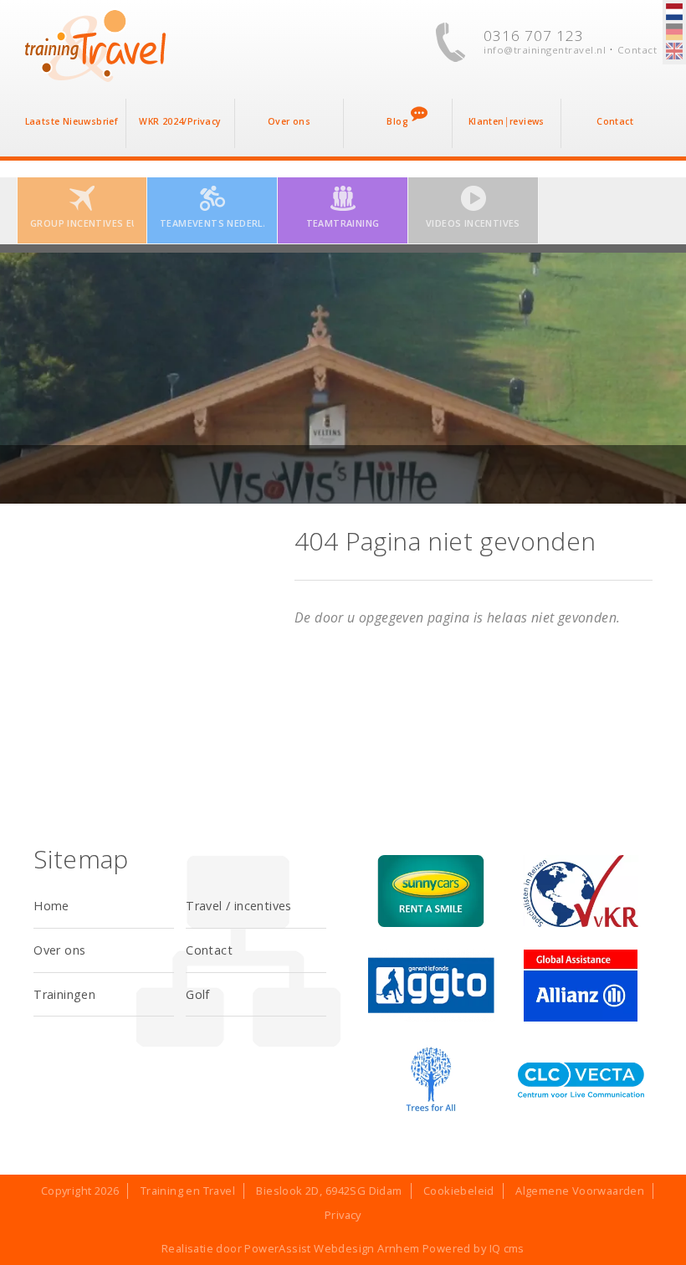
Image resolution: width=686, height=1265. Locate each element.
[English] (674, 52)
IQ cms (507, 1248)
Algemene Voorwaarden (579, 1190)
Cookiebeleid (458, 1190)
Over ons (59, 950)
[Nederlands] (674, 12)
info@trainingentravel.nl (545, 50)
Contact (637, 50)
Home (51, 906)
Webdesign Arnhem (366, 1248)
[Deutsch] (674, 32)
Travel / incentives (239, 906)
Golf (198, 994)
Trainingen (64, 994)
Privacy (343, 1214)
